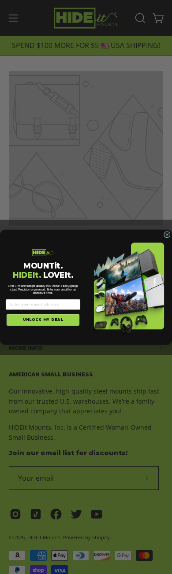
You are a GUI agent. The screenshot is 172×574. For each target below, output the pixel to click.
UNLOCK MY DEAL (43, 319)
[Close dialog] (167, 234)
